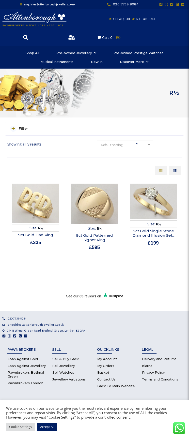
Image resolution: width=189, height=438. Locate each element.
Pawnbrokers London (25, 383)
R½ (40, 228)
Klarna (147, 366)
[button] (94, 128)
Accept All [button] (47, 426)
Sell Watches (63, 372)
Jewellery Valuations (69, 379)
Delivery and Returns (159, 359)
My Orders (105, 366)
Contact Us (106, 379)
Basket (103, 372)
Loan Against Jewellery (27, 366)
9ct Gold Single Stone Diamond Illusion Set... (153, 233)
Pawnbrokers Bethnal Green (26, 374)
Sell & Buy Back (65, 359)
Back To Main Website (116, 386)
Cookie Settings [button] (20, 426)
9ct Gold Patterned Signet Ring (94, 237)
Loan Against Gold (23, 359)
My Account (107, 359)
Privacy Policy (153, 372)
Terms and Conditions (160, 379)
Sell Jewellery (63, 366)
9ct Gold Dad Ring (35, 235)
